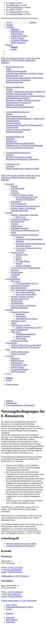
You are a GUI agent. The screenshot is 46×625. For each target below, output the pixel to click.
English (14, 49)
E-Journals (17, 73)
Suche (11, 10)
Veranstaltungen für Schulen (27, 319)
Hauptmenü (14, 5)
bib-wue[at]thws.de (14, 570)
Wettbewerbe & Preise (24, 148)
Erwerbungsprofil (19, 71)
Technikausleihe (12, 127)
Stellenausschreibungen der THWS (19, 607)
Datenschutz (10, 622)
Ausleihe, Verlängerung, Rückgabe (19, 91)
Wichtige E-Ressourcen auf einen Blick (26, 345)
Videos (27, 98)
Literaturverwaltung (20, 143)
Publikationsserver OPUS (16, 145)
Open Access (11, 148)
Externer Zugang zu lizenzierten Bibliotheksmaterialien (18, 81)
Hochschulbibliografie (34, 145)
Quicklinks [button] (10, 27)
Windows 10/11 (22, 255)
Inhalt (12, 3)
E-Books (9, 73)
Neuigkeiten (22, 107)
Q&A (12, 165)
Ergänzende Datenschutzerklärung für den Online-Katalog (30, 245)
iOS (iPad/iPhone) (23, 261)
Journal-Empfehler (23, 336)
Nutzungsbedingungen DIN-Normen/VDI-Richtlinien (27, 198)
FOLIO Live (21, 217)
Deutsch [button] (9, 45)
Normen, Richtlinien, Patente (32, 73)
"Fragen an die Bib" (31, 169)
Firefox (18, 257)
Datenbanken (11, 76)
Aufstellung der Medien (20, 219)
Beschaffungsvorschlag (27, 96)
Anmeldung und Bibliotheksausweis (25, 230)
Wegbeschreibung (15, 572)
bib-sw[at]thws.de (14, 594)
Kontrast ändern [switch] (12, 384)
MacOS (19, 259)
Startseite (9, 401)
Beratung (9, 310)
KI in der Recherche (18, 204)
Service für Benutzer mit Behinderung (25, 268)
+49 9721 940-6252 (15, 592)
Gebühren (19, 237)
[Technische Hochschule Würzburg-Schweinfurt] (23, 60)
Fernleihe (29, 94)
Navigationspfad (16, 7)
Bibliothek (5, 63)
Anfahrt (4, 572)
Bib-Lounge (10, 116)
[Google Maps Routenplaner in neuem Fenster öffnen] (15, 576)
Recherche (10, 184)
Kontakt (30, 107)
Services (9, 213)
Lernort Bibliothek (13, 279)
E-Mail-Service (12, 96)
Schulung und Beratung (11, 142)
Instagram (9, 613)
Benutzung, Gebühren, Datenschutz (20, 100)
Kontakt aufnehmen (23, 266)
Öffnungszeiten (17, 34)
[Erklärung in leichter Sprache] (7, 51)
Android (19, 263)
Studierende (20, 314)
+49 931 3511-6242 (15, 567)
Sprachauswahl (15, 12)
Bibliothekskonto (17, 32)
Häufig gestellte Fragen (15, 169)
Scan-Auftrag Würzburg (25, 292)
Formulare (20, 105)
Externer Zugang (17, 38)
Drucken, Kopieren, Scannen (22, 297)
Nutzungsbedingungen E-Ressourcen (28, 78)
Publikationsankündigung (25, 334)
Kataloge (9, 71)
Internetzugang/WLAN (22, 125)
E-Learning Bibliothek (19, 40)
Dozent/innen (21, 316)
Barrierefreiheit (12, 620)
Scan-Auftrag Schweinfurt (26, 294)
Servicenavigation (16, 14)
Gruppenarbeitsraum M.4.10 (27, 283)
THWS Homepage (18, 43)
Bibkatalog (15, 29)
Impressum (10, 617)
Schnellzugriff (11, 343)
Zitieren (31, 143)
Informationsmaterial (21, 118)
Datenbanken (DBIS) (19, 36)
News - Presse (11, 605)
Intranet (9, 609)
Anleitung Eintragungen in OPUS (29, 327)
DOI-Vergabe (21, 338)
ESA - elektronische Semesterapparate (25, 290)
